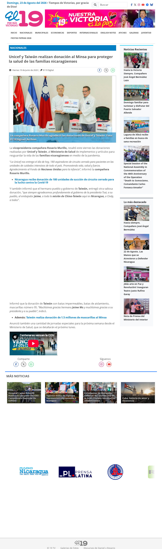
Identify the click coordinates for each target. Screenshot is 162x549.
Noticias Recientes (135, 49)
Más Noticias (17, 376)
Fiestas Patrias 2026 (21, 38)
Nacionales (26, 32)
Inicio (14, 32)
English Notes (108, 32)
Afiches (123, 32)
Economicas (57, 32)
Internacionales (89, 32)
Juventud (146, 32)
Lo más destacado (135, 202)
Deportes (72, 32)
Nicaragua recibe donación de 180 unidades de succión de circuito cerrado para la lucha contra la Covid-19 (64, 181)
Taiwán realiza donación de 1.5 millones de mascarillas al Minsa (66, 317)
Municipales (41, 32)
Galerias (134, 32)
